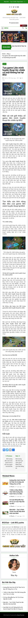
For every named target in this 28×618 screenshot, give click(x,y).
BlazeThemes (20, 615)
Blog (4, 64)
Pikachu (12, 486)
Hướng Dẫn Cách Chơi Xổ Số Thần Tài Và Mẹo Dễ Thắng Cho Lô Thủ (17, 482)
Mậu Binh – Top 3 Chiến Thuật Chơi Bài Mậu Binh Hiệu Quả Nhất (13, 1)
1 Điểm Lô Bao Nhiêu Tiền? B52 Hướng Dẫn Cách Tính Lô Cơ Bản (16, 492)
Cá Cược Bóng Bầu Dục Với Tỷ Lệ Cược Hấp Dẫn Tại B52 (16, 501)
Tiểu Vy (6, 78)
